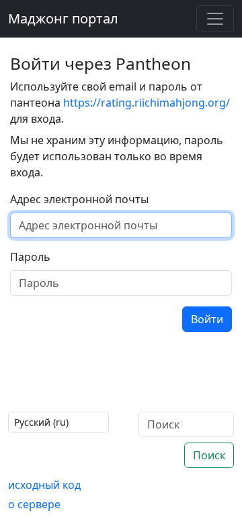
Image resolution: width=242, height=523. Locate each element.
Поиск (209, 455)
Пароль (30, 256)
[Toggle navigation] (215, 18)
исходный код (44, 484)
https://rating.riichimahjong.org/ (146, 102)
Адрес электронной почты (79, 199)
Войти (207, 319)
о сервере (34, 504)
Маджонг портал (63, 18)
